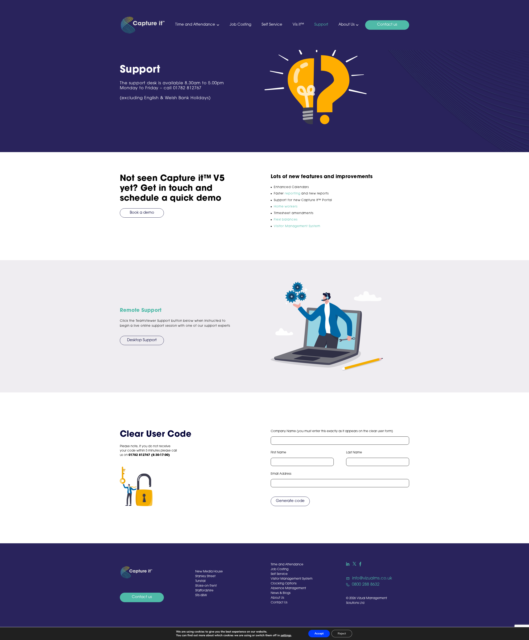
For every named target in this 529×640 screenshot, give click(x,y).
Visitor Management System (297, 226)
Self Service (272, 25)
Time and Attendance (195, 25)
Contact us (387, 25)
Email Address (281, 474)
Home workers (286, 206)
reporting (292, 193)
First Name (278, 452)
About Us (346, 25)
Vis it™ (298, 25)
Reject (342, 633)
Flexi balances (286, 219)
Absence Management (288, 588)
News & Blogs (281, 593)
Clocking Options (284, 583)
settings (286, 635)
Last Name (354, 452)
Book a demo (142, 213)
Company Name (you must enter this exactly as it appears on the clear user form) (332, 431)
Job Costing (240, 25)
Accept (319, 633)
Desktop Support (142, 340)
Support (321, 25)
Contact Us (279, 602)
